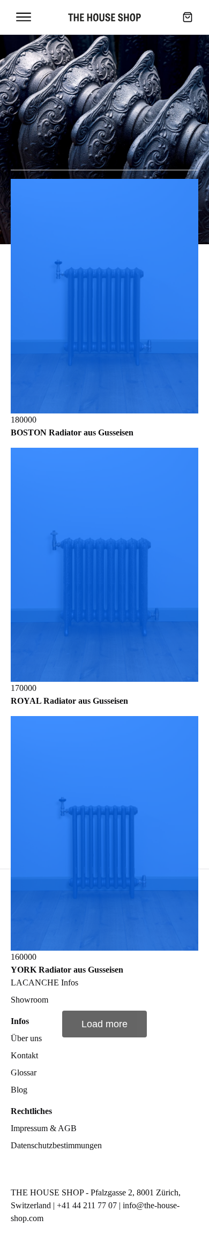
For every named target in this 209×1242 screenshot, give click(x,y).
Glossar (23, 1072)
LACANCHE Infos (44, 982)
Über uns (26, 1038)
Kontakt (24, 1055)
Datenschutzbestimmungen (56, 1145)
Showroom (29, 999)
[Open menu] (23, 17)
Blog (19, 1089)
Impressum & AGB (44, 1128)
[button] (187, 17)
